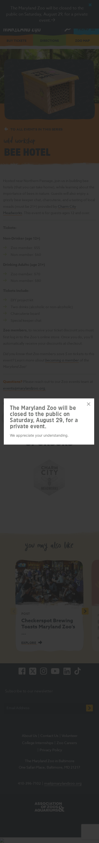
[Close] (88, 404)
